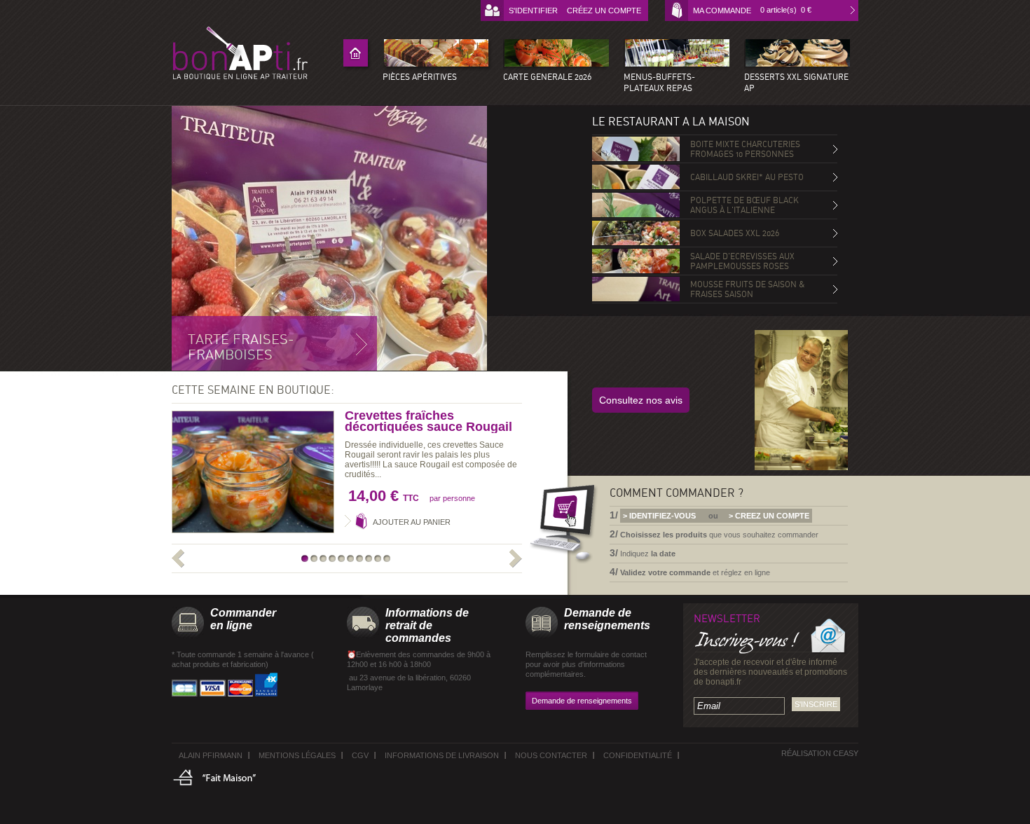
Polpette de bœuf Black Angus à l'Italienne (744, 205)
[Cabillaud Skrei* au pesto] (636, 177)
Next (511, 560)
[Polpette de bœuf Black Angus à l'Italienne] (636, 205)
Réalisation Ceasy (819, 753)
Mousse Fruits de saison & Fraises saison (747, 289)
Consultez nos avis (640, 400)
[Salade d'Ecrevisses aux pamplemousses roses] (636, 261)
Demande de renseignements (582, 700)
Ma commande (722, 10)
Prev (182, 560)
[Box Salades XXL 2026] (636, 233)
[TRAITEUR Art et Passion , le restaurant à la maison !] (240, 53)
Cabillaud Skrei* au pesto (747, 177)
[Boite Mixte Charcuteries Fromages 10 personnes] (636, 149)
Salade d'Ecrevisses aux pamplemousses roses (742, 261)
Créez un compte (604, 10)
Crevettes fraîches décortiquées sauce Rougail (428, 421)
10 (387, 558)
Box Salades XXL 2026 (734, 233)
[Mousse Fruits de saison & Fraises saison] (636, 289)
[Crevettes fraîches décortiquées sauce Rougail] (253, 472)
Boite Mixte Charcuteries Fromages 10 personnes (745, 149)
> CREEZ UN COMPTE (769, 515)
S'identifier (533, 10)
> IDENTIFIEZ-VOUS (659, 515)
